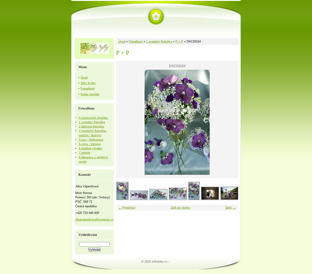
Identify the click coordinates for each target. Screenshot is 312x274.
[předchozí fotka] (123, 122)
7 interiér (84, 152)
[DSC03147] (158, 199)
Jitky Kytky (88, 83)
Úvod (121, 41)
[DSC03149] (178, 199)
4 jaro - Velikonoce (91, 139)
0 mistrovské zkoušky (93, 118)
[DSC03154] (194, 199)
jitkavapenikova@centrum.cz (94, 219)
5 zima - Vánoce (89, 144)
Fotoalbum (136, 41)
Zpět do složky (180, 207)
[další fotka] (231, 122)
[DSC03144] (122, 199)
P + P (179, 41)
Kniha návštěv (90, 94)
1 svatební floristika (159, 41)
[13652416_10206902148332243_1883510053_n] (210, 199)
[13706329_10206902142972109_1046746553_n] (229, 199)
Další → (230, 207)
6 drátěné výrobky (91, 148)
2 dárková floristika (91, 126)
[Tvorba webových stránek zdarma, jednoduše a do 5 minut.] (169, 262)
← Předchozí (127, 207)
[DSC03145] (139, 199)
